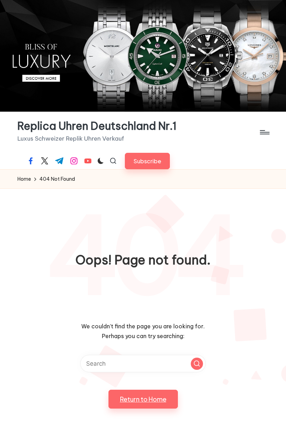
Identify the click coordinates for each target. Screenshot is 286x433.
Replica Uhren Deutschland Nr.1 (96, 126)
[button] (147, 161)
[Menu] (264, 132)
